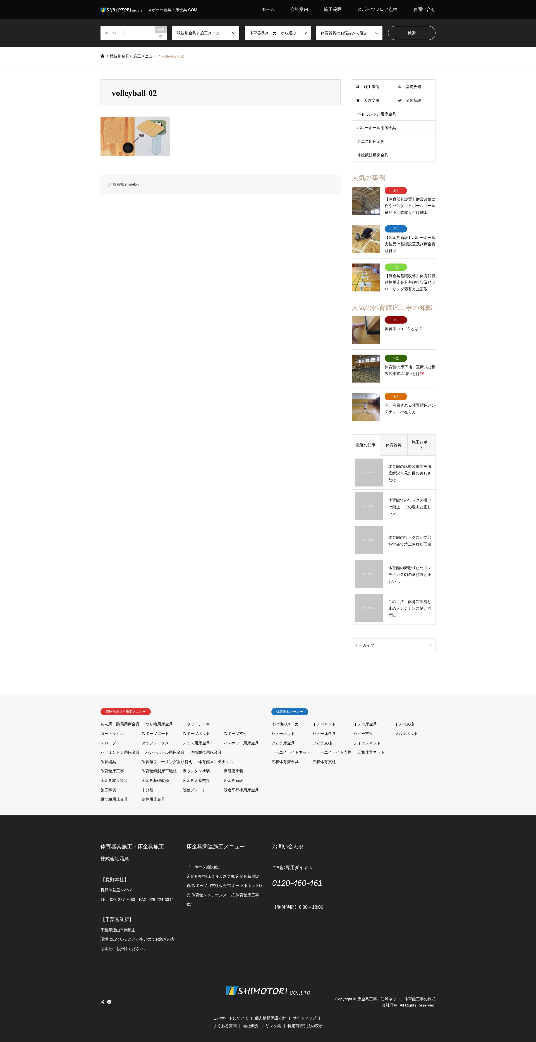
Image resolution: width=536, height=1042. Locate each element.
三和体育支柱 (324, 761)
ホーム (268, 9)
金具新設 (413, 100)
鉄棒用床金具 (153, 799)
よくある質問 (225, 1026)
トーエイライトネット (290, 752)
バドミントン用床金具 (376, 114)
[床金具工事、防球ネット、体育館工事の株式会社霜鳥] (268, 1004)
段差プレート (194, 790)
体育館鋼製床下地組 (159, 771)
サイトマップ (304, 1018)
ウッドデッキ (198, 724)
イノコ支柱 (404, 724)
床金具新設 (233, 780)
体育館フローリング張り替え (167, 761)
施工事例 (371, 86)
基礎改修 (413, 86)
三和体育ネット (371, 752)
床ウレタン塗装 (196, 771)
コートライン (112, 733)
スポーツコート (155, 733)
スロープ (108, 743)
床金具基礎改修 (155, 780)
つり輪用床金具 (159, 724)
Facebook (109, 1002)
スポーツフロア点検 (377, 9)
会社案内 (299, 9)
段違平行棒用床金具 (241, 790)
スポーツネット (196, 733)
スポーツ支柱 (235, 733)
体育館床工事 (112, 771)
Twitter (102, 1002)
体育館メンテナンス (215, 761)
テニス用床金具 (370, 141)
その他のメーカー (287, 724)
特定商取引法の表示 (305, 1026)
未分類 (147, 790)
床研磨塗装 (233, 771)
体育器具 (108, 761)
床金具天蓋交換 (196, 780)
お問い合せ (424, 9)
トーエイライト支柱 (333, 752)
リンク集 (273, 1026)
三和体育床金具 (285, 761)
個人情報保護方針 (270, 1018)
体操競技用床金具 (372, 155)
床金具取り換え (114, 780)
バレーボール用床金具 (376, 127)
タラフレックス (155, 743)
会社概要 (251, 1026)
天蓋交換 (371, 100)
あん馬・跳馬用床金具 (120, 724)
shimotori (132, 184)
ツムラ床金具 (283, 743)
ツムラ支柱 (322, 743)
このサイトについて (230, 1018)
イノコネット (324, 724)
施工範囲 (333, 9)
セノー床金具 (324, 733)
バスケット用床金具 (241, 743)
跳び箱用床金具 (114, 799)
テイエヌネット (367, 743)
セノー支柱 (363, 733)
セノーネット (283, 733)
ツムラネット (406, 733)
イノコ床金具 (365, 724)
